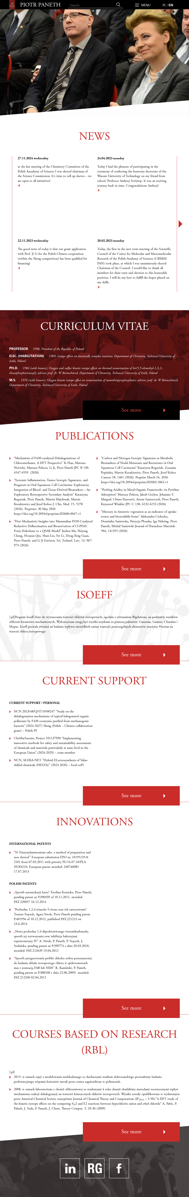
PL (164, 5)
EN (171, 5)
